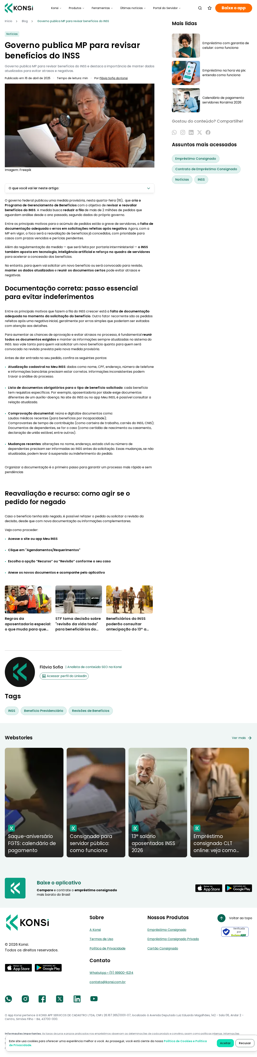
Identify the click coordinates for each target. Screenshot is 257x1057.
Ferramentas (101, 8)
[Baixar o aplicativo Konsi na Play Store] (238, 888)
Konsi (54, 8)
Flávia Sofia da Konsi (114, 78)
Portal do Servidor (165, 8)
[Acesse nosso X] (59, 999)
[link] (73, 21)
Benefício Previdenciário (43, 710)
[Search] (200, 8)
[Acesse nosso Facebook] (42, 999)
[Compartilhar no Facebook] (208, 132)
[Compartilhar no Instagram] (182, 132)
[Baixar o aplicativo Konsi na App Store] (208, 888)
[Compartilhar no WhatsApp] (174, 132)
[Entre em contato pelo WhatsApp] (8, 999)
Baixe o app (234, 8)
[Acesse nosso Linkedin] (77, 999)
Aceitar (225, 1043)
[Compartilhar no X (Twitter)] (199, 132)
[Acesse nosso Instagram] (25, 999)
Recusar (245, 1043)
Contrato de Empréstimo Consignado (206, 169)
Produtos (75, 8)
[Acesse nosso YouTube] (94, 999)
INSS (11, 710)
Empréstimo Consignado (195, 159)
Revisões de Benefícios (90, 710)
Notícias (182, 179)
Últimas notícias (131, 8)
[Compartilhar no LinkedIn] (191, 132)
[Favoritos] (210, 8)
